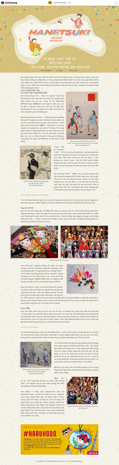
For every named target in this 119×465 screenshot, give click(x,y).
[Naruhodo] (59, 439)
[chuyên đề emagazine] (11, 2)
